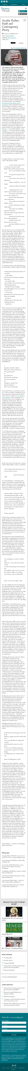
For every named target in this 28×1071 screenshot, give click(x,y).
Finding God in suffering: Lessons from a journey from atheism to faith (15, 1004)
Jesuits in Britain (22, 1055)
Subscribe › (23, 13)
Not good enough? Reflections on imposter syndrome (13, 993)
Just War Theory (8, 960)
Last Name (5, 1029)
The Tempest (21, 396)
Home (3, 1068)
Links (8, 1068)
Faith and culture (12, 38)
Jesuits (23, 4)
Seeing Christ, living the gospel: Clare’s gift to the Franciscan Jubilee (14, 966)
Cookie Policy (21, 1068)
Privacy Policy (14, 1068)
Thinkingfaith (14, 4)
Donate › (22, 11)
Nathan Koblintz (10, 36)
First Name (5, 1025)
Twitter (7, 1)
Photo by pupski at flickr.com (18, 48)
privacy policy (10, 1049)
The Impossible (8, 958)
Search (2, 1)
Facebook (4, 1)
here (15, 407)
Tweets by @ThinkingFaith (9, 977)
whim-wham (5, 397)
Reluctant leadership (9, 970)
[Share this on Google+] (21, 43)
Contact (13, 1069)
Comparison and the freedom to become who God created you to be (14, 1000)
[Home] (5, 10)
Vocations (4, 4)
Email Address (6, 1021)
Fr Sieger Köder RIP (9, 963)
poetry (7, 39)
